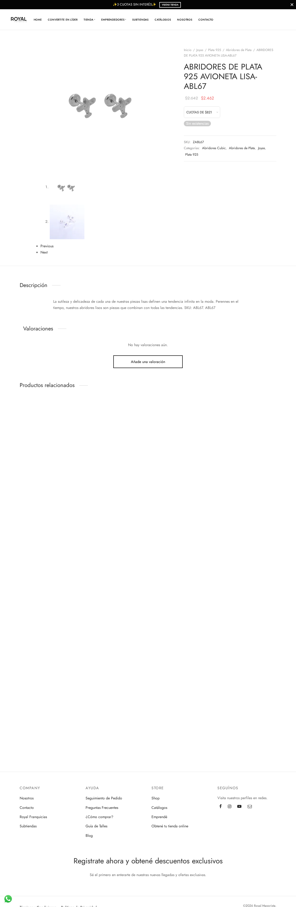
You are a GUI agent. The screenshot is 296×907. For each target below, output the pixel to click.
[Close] (292, 4)
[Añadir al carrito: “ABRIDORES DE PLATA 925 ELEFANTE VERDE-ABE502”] (30, 508)
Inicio (187, 50)
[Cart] (267, 19)
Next (44, 252)
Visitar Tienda (170, 4)
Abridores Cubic (214, 148)
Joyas (199, 50)
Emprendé (159, 816)
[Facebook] (220, 807)
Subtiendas (140, 19)
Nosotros (184, 19)
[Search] (256, 19)
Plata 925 (214, 50)
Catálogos (163, 19)
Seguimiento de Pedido (104, 798)
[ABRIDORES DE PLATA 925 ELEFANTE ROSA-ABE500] (30, 597)
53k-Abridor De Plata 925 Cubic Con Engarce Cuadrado (30, 711)
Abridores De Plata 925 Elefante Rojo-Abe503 (30, 433)
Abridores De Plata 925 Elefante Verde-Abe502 (30, 534)
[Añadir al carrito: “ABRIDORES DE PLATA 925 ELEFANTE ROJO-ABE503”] (30, 409)
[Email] (250, 807)
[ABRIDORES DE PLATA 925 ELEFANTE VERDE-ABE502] (30, 498)
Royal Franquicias (33, 816)
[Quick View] (40, 409)
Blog (89, 835)
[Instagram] (229, 807)
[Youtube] (239, 807)
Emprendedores (113, 19)
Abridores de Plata (239, 50)
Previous (46, 246)
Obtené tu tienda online (169, 826)
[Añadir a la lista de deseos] (20, 409)
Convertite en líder (63, 19)
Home (38, 19)
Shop (155, 798)
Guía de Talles (96, 826)
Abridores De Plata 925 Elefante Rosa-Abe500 (30, 633)
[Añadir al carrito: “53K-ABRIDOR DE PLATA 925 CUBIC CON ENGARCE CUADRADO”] (30, 685)
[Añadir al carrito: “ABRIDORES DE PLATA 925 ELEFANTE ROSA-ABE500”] (30, 607)
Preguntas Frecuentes (102, 807)
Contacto (205, 19)
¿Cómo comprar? (99, 816)
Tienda (89, 19)
